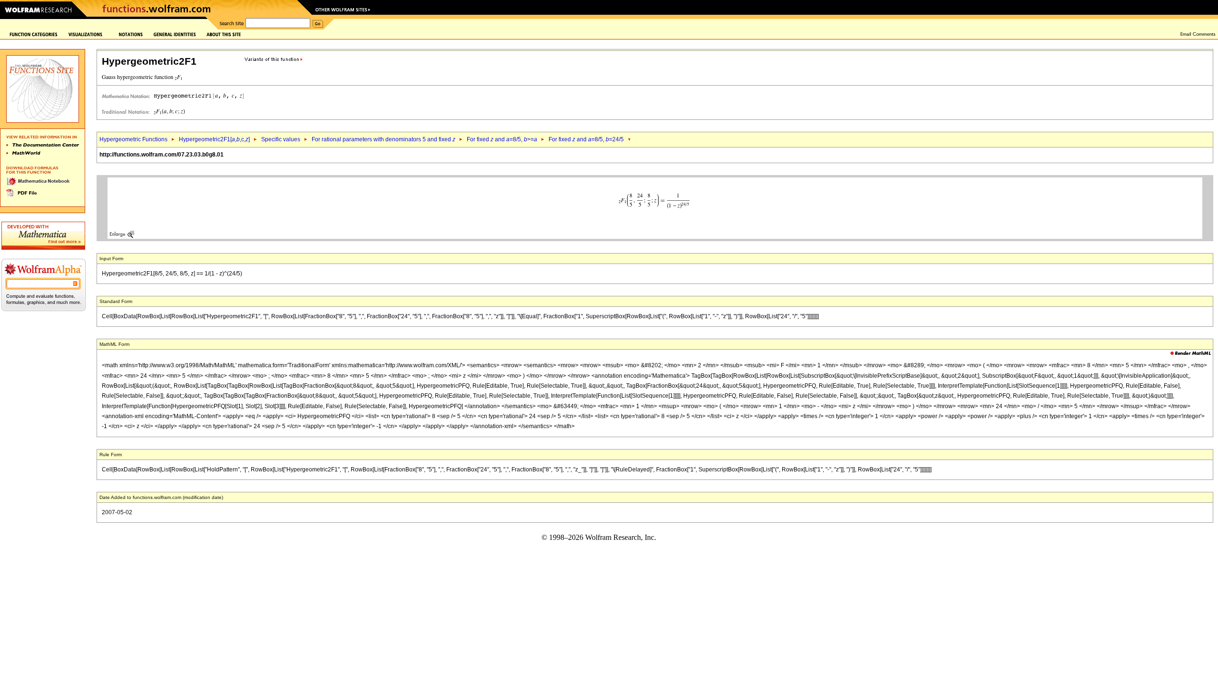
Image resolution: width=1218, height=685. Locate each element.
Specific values (280, 139)
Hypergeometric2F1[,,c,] (214, 139)
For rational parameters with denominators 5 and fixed (383, 139)
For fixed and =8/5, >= (502, 139)
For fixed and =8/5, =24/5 (586, 139)
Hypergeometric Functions (133, 139)
